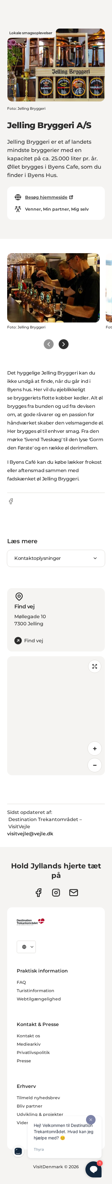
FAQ (21, 982)
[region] (56, 715)
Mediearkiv (29, 1044)
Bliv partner (29, 1106)
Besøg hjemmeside (46, 197)
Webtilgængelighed (39, 999)
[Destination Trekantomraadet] (31, 921)
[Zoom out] (95, 765)
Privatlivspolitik (33, 1052)
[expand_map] (94, 666)
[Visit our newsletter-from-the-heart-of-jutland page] (73, 892)
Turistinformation (35, 990)
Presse (24, 1061)
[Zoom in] (95, 748)
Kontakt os (28, 1036)
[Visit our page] (56, 892)
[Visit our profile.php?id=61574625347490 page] (38, 892)
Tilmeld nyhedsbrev (38, 1097)
